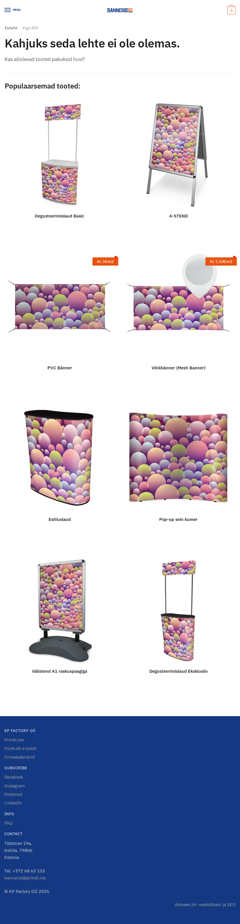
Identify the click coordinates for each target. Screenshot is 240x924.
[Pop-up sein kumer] (179, 458)
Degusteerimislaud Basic (59, 216)
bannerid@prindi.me (25, 878)
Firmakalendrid (19, 757)
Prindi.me (14, 740)
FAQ (8, 823)
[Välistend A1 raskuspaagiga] (60, 610)
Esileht (11, 27)
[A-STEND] (179, 155)
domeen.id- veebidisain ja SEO (205, 904)
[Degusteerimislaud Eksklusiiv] (179, 610)
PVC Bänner (59, 368)
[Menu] (7, 10)
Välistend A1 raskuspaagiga (59, 671)
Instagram (14, 786)
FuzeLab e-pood (20, 748)
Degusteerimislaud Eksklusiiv (178, 671)
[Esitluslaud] (60, 458)
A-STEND (178, 216)
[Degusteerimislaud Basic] (60, 155)
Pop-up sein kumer (178, 519)
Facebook (13, 777)
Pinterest (13, 794)
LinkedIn (13, 803)
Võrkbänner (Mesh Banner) (178, 368)
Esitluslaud (60, 519)
